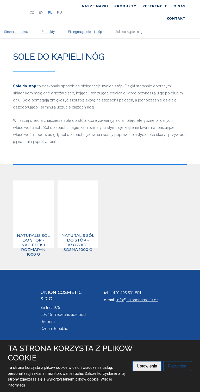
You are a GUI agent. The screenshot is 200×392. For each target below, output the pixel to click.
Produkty (125, 6)
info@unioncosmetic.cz (137, 300)
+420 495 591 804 (126, 293)
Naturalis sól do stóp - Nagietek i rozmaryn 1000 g (33, 240)
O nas (179, 6)
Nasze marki (95, 6)
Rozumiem (178, 366)
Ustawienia (147, 366)
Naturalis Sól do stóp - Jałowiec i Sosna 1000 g (77, 240)
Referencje (154, 6)
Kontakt (176, 18)
